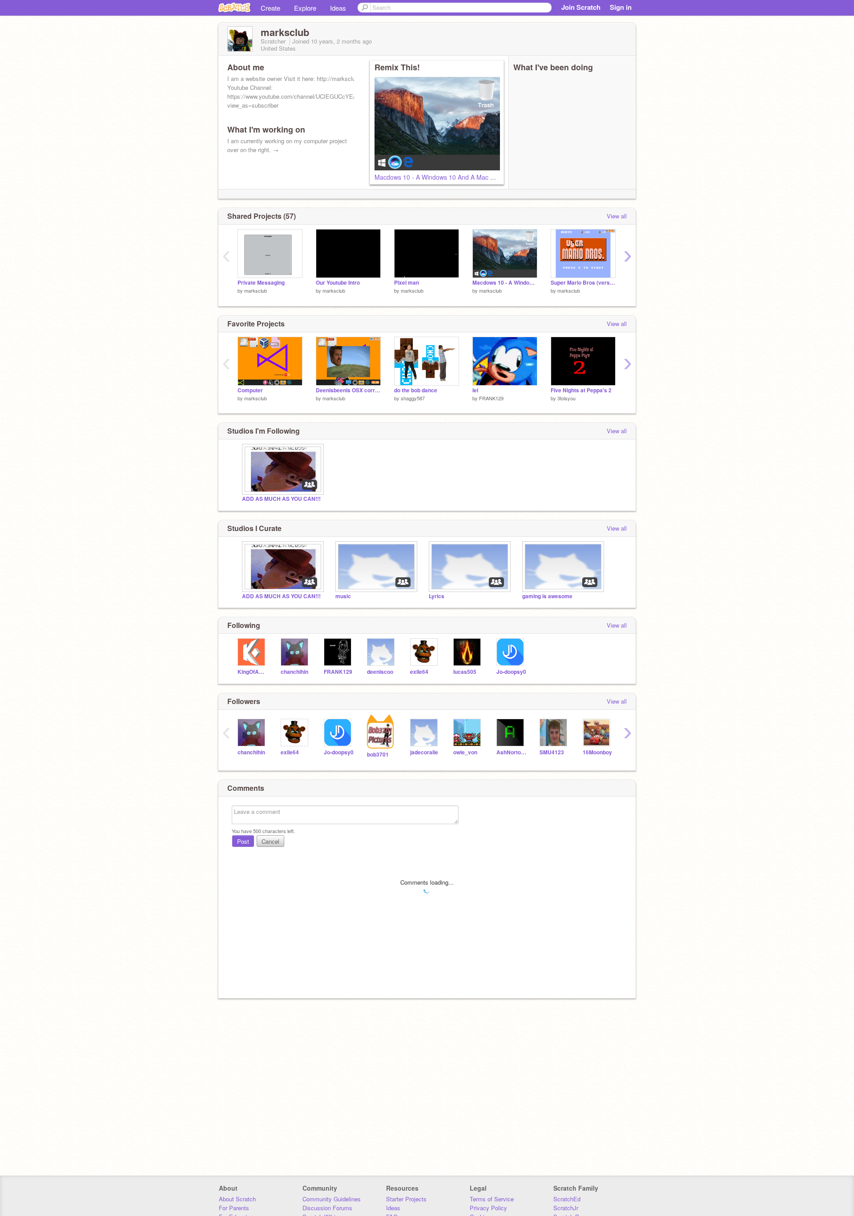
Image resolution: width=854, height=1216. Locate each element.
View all (617, 216)
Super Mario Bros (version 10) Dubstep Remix (583, 282)
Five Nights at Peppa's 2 (581, 390)
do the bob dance (415, 390)
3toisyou (566, 398)
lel (475, 390)
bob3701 (378, 754)
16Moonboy (597, 752)
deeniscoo (380, 672)
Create (270, 7)
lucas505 (464, 672)
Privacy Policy (488, 1208)
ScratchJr (565, 1208)
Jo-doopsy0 (511, 672)
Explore (305, 7)
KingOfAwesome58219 (252, 672)
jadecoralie (424, 752)
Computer (250, 390)
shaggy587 (413, 398)
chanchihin (294, 672)
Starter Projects (406, 1199)
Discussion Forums (327, 1208)
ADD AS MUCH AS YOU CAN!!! (281, 499)
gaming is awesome (547, 596)
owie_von (465, 752)
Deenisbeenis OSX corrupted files (348, 390)
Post (243, 841)
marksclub (255, 290)
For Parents (234, 1208)
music (343, 596)
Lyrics (436, 596)
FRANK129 (491, 398)
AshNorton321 (511, 752)
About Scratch (237, 1199)
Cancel (270, 841)
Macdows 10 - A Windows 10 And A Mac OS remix (445, 177)
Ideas (338, 7)
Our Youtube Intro (338, 282)
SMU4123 (552, 752)
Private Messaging (261, 282)
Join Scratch (580, 7)
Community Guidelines (331, 1199)
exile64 (419, 672)
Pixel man (406, 282)
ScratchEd (566, 1199)
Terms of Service (492, 1199)
